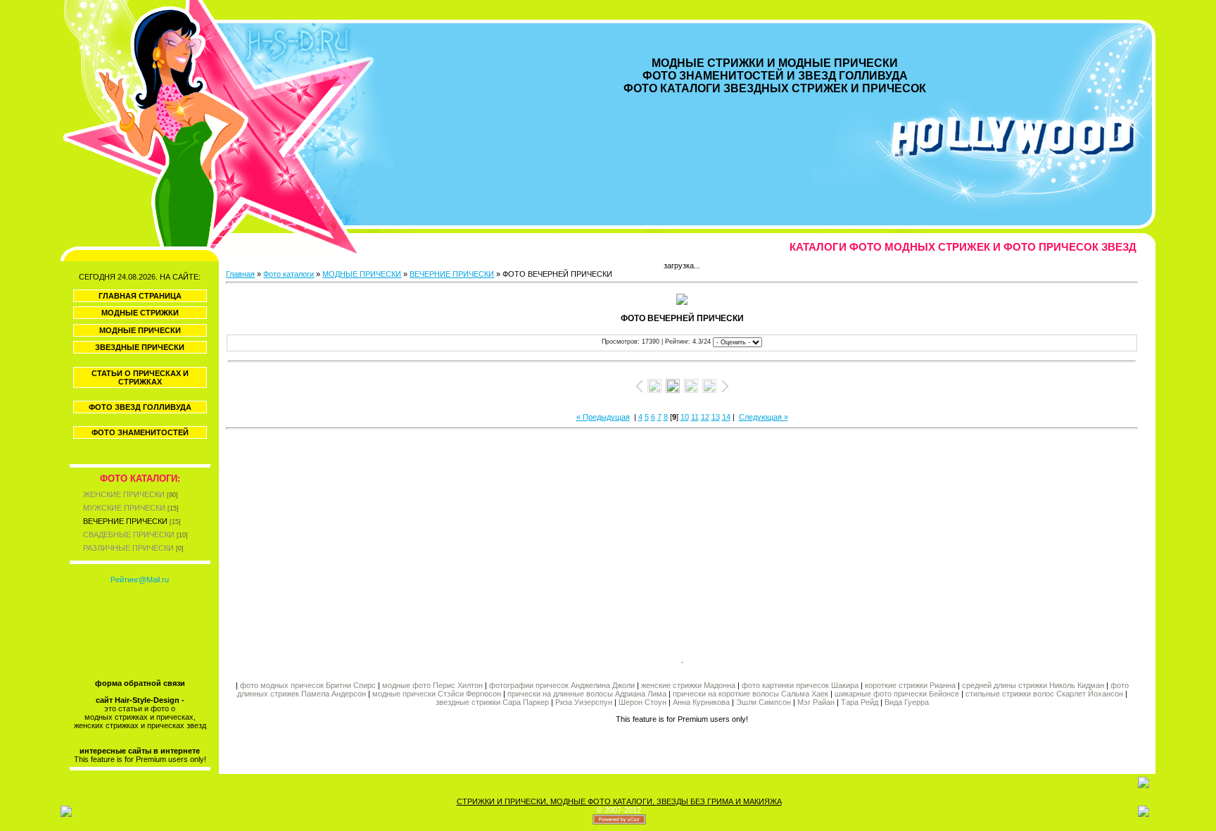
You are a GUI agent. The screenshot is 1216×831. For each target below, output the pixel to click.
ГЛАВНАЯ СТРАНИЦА (140, 296)
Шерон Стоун (642, 702)
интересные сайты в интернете (140, 750)
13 (715, 417)
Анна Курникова (701, 702)
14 (726, 417)
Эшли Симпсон (763, 702)
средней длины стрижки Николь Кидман (1033, 685)
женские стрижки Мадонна (688, 685)
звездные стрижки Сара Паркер (492, 702)
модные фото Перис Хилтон (433, 685)
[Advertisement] (453, 540)
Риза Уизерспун (583, 702)
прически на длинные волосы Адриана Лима (586, 693)
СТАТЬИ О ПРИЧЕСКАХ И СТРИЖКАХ (140, 377)
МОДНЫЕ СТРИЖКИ (140, 312)
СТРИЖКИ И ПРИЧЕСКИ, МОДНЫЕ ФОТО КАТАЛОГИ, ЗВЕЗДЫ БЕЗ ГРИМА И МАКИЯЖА (619, 801)
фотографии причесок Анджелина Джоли (562, 685)
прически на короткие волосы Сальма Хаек (750, 693)
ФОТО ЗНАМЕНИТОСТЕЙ (140, 432)
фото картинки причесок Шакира (800, 685)
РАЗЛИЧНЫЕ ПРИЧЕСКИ (128, 548)
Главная (240, 274)
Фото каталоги (288, 274)
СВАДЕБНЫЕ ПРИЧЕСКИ (129, 534)
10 (684, 417)
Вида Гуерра (907, 702)
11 (695, 417)
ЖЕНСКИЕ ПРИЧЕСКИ (124, 494)
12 (705, 417)
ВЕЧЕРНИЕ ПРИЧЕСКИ (125, 521)
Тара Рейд (859, 702)
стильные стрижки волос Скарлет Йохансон (1044, 693)
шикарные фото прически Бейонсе (897, 693)
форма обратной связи (140, 683)
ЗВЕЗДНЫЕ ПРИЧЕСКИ (139, 347)
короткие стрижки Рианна (910, 685)
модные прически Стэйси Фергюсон (436, 693)
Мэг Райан (816, 702)
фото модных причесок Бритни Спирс (309, 685)
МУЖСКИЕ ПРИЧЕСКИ (124, 508)
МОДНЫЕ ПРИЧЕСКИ (140, 330)
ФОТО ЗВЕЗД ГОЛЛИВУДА (140, 407)
